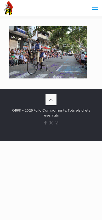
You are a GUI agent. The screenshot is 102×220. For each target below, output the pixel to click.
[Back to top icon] (51, 99)
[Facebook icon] (46, 122)
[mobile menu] (94, 7)
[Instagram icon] (57, 122)
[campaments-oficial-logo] (8, 8)
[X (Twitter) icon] (51, 122)
